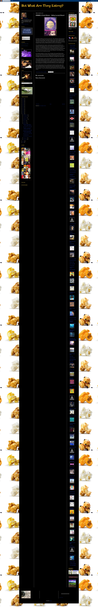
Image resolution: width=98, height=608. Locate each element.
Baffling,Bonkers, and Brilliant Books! (73, 87)
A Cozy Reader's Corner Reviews (72, 56)
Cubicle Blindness (72, 176)
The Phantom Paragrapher (72, 509)
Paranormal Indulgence (71, 321)
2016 (23, 109)
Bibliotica (71, 97)
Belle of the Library (72, 95)
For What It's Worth (73, 189)
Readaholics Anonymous (71, 362)
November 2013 (25, 116)
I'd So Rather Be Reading (72, 234)
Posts (23, 37)
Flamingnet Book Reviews (72, 187)
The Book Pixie (72, 461)
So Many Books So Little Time (72, 424)
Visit (61, 597)
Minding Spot (72, 277)
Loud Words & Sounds (72, 267)
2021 (23, 102)
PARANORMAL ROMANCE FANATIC (72, 331)
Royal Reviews (72, 388)
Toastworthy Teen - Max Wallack (27, 130)
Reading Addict (72, 369)
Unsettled (71, 545)
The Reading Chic (72, 515)
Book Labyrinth (72, 108)
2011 (23, 142)
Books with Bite (72, 153)
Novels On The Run (73, 310)
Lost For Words (72, 265)
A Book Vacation (72, 47)
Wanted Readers (72, 546)
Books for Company (73, 144)
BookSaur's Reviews (73, 154)
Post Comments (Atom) (42, 105)
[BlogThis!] (49, 72)
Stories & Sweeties (72, 433)
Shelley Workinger (25, 18)
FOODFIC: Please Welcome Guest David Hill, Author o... (27, 132)
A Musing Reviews (72, 63)
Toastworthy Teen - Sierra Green (27, 126)
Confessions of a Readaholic (72, 175)
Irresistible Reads (72, 252)
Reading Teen (72, 371)
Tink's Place (71, 535)
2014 (23, 112)
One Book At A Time (73, 319)
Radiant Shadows (72, 357)
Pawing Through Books (72, 354)
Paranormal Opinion (73, 323)
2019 (23, 105)
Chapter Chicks (72, 169)
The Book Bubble (72, 454)
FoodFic (22, 146)
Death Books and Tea (73, 178)
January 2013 (25, 139)
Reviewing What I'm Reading (73, 386)
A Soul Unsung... (72, 64)
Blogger (51, 600)
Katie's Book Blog (72, 263)
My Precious (71, 294)
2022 (23, 101)
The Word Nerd (72, 522)
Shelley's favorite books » (29, 179)
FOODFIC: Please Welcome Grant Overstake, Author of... (27, 125)
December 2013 (25, 114)
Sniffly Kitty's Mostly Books (73, 409)
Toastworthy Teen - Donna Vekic (27, 133)
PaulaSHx (71, 347)
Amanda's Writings (72, 78)
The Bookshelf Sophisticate (72, 478)
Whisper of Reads (72, 561)
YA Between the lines (73, 563)
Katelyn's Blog (72, 262)
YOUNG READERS (73, 565)
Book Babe (71, 98)
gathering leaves (72, 203)
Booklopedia (71, 136)
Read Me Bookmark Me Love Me (73, 360)
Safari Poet (71, 394)
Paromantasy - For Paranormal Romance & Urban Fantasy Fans (73, 339)
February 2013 (25, 137)
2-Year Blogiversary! (26, 134)
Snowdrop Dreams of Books (73, 416)
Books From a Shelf (72, 151)
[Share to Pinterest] (52, 72)
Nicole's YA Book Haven (72, 309)
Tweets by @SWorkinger (72, 33)
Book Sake (71, 122)
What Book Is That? (73, 555)
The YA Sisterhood (72, 529)
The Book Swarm (72, 475)
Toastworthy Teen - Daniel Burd (27, 136)
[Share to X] (50, 72)
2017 (23, 108)
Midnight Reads (72, 271)
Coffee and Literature (73, 170)
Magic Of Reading (72, 269)
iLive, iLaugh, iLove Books (73, 242)
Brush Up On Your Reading (72, 162)
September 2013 (25, 119)
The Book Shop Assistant (72, 468)
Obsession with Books (73, 317)
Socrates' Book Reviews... (72, 426)
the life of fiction (72, 494)
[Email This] (48, 72)
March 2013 (25, 123)
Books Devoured (72, 143)
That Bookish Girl (72, 440)
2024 (23, 98)
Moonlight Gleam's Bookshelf (72, 293)
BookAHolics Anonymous (72, 129)
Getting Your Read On (73, 210)
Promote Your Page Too (24, 45)
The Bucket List (72, 484)
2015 (23, 110)
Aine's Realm (72, 71)
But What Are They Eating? (42, 6)
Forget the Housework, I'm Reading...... (73, 196)
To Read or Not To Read (72, 543)
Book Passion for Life (73, 115)
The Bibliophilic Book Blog (73, 447)
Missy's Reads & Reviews (72, 285)
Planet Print (71, 356)
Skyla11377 (71, 401)
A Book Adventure (72, 45)
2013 (23, 113)
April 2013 (24, 121)
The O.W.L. (71, 501)
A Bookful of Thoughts (73, 48)
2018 (23, 106)
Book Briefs (71, 105)
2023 (23, 99)
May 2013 (24, 120)
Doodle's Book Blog (72, 185)
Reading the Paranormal (71, 378)
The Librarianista (72, 493)
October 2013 (25, 117)
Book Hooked (72, 107)
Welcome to (71, 553)
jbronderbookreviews (73, 260)
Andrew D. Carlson (72, 84)
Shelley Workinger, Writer (24, 43)
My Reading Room (72, 301)
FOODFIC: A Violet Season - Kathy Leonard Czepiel (27, 128)
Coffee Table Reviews (73, 172)
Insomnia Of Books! (73, 245)
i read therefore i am (73, 223)
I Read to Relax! (72, 225)
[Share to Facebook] (51, 72)
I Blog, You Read (72, 216)
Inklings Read (72, 243)
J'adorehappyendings (73, 258)
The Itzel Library (72, 491)
